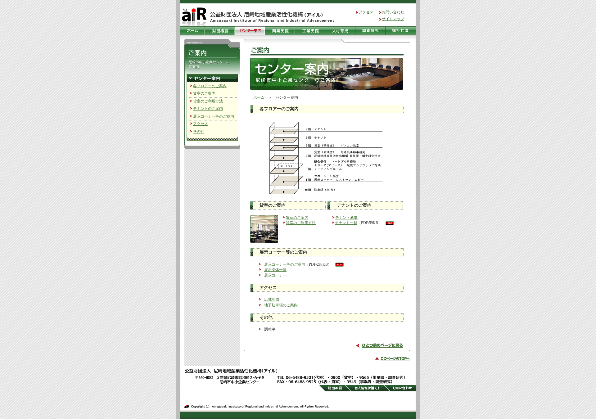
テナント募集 (346, 217)
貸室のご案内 (204, 93)
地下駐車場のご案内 (281, 305)
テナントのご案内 (208, 108)
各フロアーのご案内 (210, 86)
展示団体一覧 (275, 270)
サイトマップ (393, 19)
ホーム (258, 97)
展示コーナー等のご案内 (213, 116)
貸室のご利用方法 (208, 101)
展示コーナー (275, 275)
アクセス (366, 12)
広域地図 (271, 299)
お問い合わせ (393, 12)
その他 (198, 131)
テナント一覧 (346, 223)
